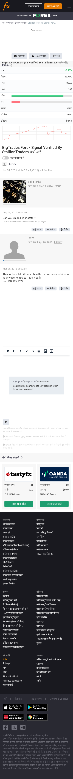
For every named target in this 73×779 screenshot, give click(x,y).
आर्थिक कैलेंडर (9, 524)
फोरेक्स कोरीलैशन (10, 549)
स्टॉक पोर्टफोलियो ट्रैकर (13, 647)
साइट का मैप (36, 698)
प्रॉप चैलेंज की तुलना (45, 630)
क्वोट (39, 229)
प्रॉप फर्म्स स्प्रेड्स (44, 634)
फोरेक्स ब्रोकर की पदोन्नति (47, 613)
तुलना (38, 642)
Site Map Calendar (59, 698)
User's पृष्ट (41, 56)
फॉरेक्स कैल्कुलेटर (10, 570)
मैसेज (57, 55)
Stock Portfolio (11, 676)
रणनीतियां (40, 536)
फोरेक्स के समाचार (10, 553)
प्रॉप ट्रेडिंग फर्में (10, 600)
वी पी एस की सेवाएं (10, 604)
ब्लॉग (38, 680)
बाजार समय (8, 528)
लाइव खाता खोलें (19, 503)
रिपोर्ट (66, 229)
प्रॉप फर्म (40, 625)
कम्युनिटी (40, 524)
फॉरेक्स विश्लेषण (10, 558)
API (5, 667)
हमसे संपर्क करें (42, 667)
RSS (5, 672)
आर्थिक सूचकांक (9, 579)
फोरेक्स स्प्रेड (42, 596)
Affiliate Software (12, 680)
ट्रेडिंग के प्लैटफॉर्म (10, 630)
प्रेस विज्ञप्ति (41, 617)
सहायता (39, 663)
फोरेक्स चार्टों (41, 545)
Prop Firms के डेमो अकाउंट (49, 638)
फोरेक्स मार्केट (8, 541)
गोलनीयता (18, 698)
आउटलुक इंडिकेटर (44, 553)
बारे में (38, 676)
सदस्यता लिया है (17, 157)
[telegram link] (23, 727)
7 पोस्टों (57, 186)
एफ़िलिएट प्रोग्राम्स (11, 617)
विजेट (5, 659)
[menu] (69, 6)
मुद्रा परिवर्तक (9, 583)
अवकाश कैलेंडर (9, 536)
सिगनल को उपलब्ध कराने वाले (15, 608)
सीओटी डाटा (8, 562)
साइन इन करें (33, 6)
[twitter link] (14, 727)
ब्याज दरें (6, 532)
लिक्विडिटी (7, 566)
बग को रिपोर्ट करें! (43, 672)
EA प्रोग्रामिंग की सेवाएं (13, 613)
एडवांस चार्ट (8, 684)
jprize (31, 238)
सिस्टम (21, 56)
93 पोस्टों (58, 242)
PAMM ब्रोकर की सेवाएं (13, 621)
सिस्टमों (39, 528)
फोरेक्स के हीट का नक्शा (13, 575)
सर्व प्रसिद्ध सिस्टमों (44, 532)
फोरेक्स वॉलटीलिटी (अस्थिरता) (16, 545)
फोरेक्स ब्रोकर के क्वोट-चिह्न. (48, 600)
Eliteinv (6, 65)
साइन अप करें (53, 6)
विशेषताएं (6, 663)
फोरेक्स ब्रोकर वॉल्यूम (45, 608)
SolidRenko (34, 181)
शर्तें (5, 698)
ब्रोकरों (6, 596)
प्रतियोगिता (41, 541)
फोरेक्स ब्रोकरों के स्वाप (46, 604)
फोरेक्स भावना (42, 549)
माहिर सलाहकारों (10, 634)
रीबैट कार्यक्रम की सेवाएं (13, 625)
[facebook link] (5, 727)
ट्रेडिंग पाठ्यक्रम (10, 642)
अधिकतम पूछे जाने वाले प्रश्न (48, 659)
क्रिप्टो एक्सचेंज (9, 638)
